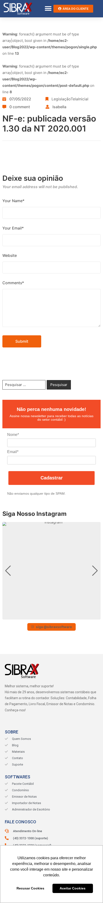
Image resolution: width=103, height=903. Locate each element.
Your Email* (13, 228)
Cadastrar (51, 477)
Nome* (13, 435)
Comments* (13, 282)
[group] (51, 571)
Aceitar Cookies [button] (73, 888)
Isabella (59, 106)
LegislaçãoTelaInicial (70, 99)
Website (9, 255)
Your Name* (13, 200)
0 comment (19, 106)
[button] (48, 8)
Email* (12, 452)
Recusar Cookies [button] (30, 888)
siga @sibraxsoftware (54, 627)
